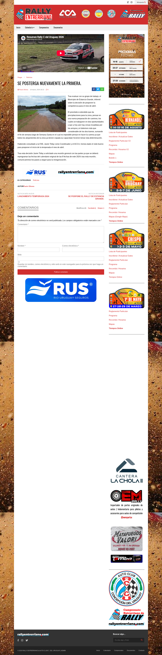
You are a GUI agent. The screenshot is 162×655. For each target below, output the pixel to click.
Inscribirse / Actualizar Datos (121, 137)
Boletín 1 (112, 158)
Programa (113, 145)
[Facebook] (127, 2)
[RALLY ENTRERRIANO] (34, 15)
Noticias (36, 180)
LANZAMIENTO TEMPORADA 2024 (34, 196)
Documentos (58, 27)
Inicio (18, 27)
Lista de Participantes (118, 132)
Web (19, 255)
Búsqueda (140, 2)
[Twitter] (98, 89)
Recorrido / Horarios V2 (119, 149)
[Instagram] (131, 2)
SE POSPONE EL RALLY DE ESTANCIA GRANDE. (86, 197)
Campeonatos (44, 27)
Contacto (141, 650)
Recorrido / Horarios (117, 212)
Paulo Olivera (23, 90)
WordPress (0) (81, 208)
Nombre (21, 246)
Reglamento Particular (118, 204)
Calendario (29, 27)
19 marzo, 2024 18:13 (37, 90)
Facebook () (92, 208)
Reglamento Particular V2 (120, 141)
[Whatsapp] (102, 89)
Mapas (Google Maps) (118, 217)
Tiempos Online (116, 162)
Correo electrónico (70, 246)
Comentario (23, 224)
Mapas (112, 154)
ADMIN (63, 650)
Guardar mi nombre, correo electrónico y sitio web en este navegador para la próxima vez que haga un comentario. (60, 265)
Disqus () (101, 208)
